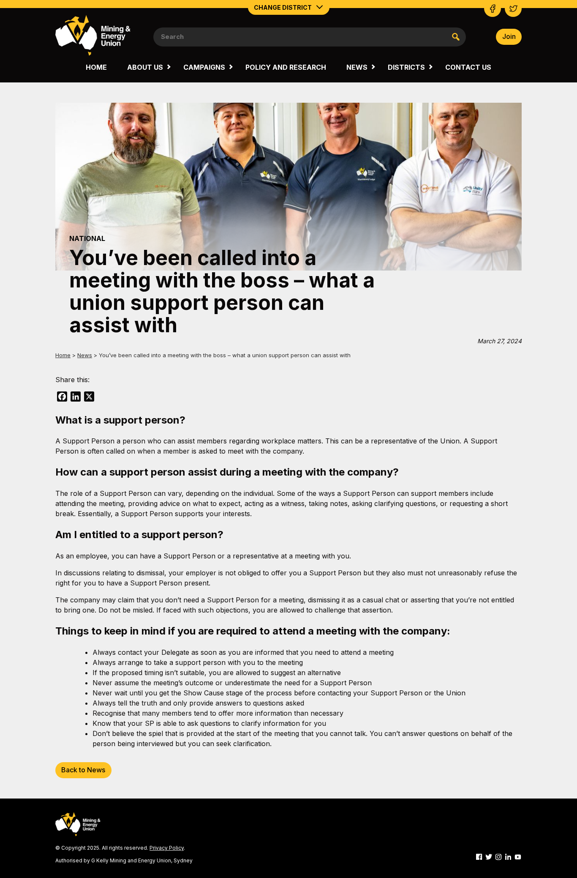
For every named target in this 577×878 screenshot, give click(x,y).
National (87, 238)
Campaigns (204, 67)
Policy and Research (285, 67)
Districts (406, 67)
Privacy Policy (167, 848)
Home (96, 67)
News (356, 67)
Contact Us (468, 67)
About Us (145, 67)
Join (509, 36)
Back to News (83, 770)
